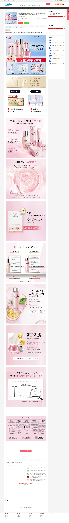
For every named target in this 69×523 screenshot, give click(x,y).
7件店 (21, 25)
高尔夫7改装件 (21, 27)
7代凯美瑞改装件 (43, 25)
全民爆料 (30, 515)
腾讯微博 (41, 516)
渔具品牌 (21, 5)
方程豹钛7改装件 (31, 25)
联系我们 (18, 515)
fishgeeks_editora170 (54, 45)
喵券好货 (30, 516)
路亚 (35, 5)
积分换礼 (56, 0)
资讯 (24, 5)
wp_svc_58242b (54, 50)
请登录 (5, 0)
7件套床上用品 (17, 25)
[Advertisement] (26, 492)
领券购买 (20, 22)
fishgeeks (52, 55)
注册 (8, 0)
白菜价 (27, 5)
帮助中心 (6, 516)
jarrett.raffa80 (53, 47)
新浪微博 (41, 515)
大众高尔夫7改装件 (8, 27)
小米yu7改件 (37, 25)
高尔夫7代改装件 (15, 27)
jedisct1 (52, 63)
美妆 (8, 10)
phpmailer (53, 42)
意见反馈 (18, 516)
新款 (39, 5)
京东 (26, 18)
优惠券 (30, 5)
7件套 (12, 25)
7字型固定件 (25, 25)
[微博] (68, 19)
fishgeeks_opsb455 (54, 53)
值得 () (23, 450)
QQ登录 (13, 0)
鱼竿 (32, 5)
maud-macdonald (54, 58)
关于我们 (6, 515)
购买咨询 (68, 15)
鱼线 (37, 5)
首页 (6, 10)
